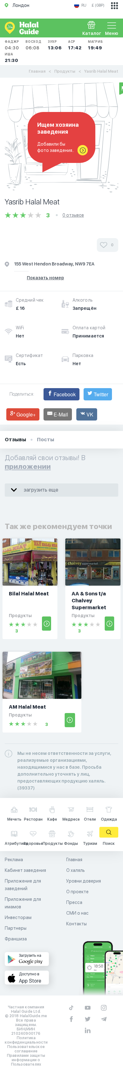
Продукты (64, 71)
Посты (45, 440)
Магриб (95, 45)
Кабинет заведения (25, 870)
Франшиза (16, 938)
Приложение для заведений (23, 884)
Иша (11, 57)
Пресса (74, 902)
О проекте (77, 891)
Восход (34, 45)
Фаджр (12, 45)
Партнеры (15, 928)
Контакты (76, 923)
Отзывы (15, 440)
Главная (37, 71)
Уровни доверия (83, 881)
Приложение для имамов (23, 903)
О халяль (75, 870)
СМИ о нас (77, 913)
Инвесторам (18, 917)
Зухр (55, 45)
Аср (75, 45)
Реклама (14, 859)
